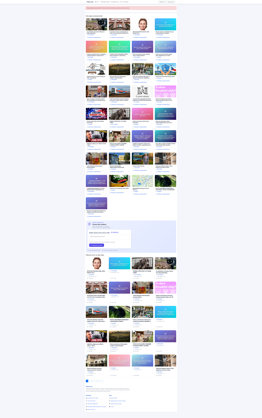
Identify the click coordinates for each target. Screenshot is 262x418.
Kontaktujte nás (114, 1)
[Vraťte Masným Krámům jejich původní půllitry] (96, 163)
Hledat (126, 1)
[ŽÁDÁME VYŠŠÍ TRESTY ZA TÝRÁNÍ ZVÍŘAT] (119, 118)
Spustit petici (171, 1)
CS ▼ (98, 1)
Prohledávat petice (105, 1)
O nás (120, 1)
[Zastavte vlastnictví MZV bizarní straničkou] (142, 118)
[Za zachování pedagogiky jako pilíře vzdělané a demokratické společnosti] (142, 95)
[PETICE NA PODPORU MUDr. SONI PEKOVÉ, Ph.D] (142, 28)
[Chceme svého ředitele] (142, 162)
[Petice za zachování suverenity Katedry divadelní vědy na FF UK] (165, 95)
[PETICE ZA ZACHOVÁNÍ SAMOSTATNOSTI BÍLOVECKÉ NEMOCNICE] (119, 163)
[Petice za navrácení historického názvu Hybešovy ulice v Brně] (165, 51)
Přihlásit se (162, 1)
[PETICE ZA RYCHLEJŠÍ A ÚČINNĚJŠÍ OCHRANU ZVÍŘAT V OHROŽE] (119, 140)
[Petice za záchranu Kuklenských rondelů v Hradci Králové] (119, 73)
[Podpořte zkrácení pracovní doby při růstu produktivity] (96, 73)
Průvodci (88, 395)
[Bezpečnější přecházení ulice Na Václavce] (142, 185)
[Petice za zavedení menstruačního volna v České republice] (142, 51)
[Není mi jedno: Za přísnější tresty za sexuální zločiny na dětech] (165, 28)
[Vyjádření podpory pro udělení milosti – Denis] (96, 140)
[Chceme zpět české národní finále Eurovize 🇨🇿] (96, 118)
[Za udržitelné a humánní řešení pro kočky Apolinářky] (96, 28)
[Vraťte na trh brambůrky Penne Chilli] (119, 184)
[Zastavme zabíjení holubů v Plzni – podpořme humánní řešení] (165, 163)
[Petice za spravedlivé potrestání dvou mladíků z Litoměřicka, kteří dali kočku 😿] (96, 207)
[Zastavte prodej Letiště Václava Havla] (165, 72)
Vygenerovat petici (97, 245)
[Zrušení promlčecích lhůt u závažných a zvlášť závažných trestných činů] (96, 51)
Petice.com (90, 2)
